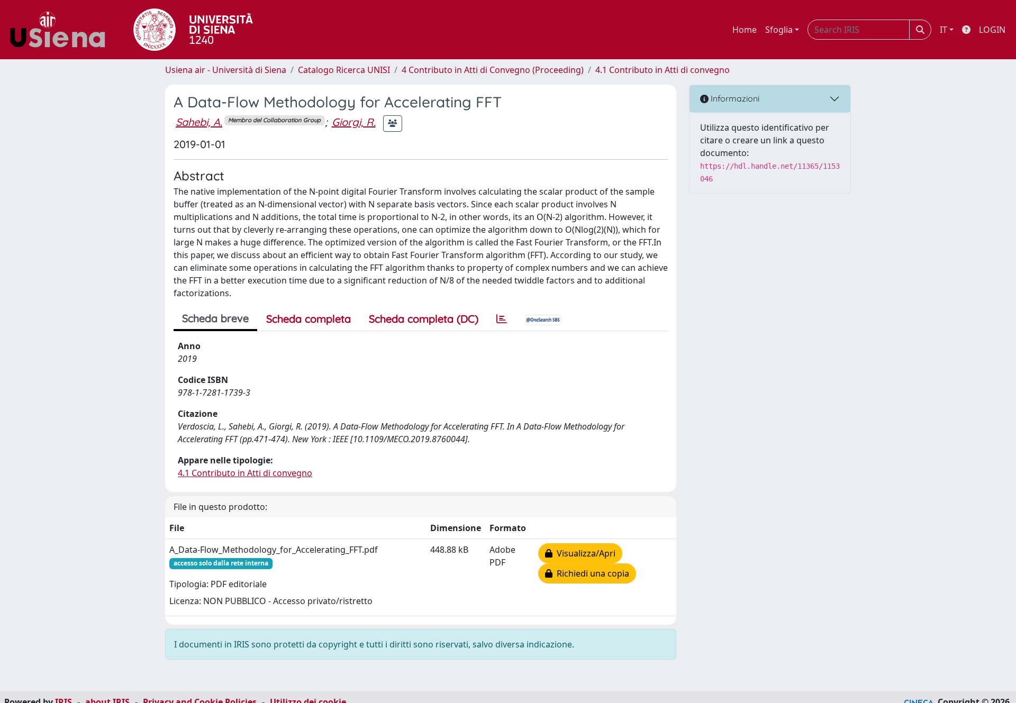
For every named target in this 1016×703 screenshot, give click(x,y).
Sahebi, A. (199, 122)
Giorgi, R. (354, 122)
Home (744, 29)
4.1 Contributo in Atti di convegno (662, 70)
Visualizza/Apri (583, 553)
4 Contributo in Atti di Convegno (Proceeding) (493, 70)
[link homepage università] (193, 29)
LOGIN (992, 29)
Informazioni (734, 98)
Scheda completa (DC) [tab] (423, 318)
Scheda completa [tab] (308, 318)
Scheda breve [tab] (215, 318)
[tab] (501, 319)
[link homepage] (61, 29)
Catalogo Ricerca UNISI (344, 70)
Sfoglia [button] (779, 29)
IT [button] (943, 29)
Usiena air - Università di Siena (225, 70)
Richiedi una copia (590, 573)
